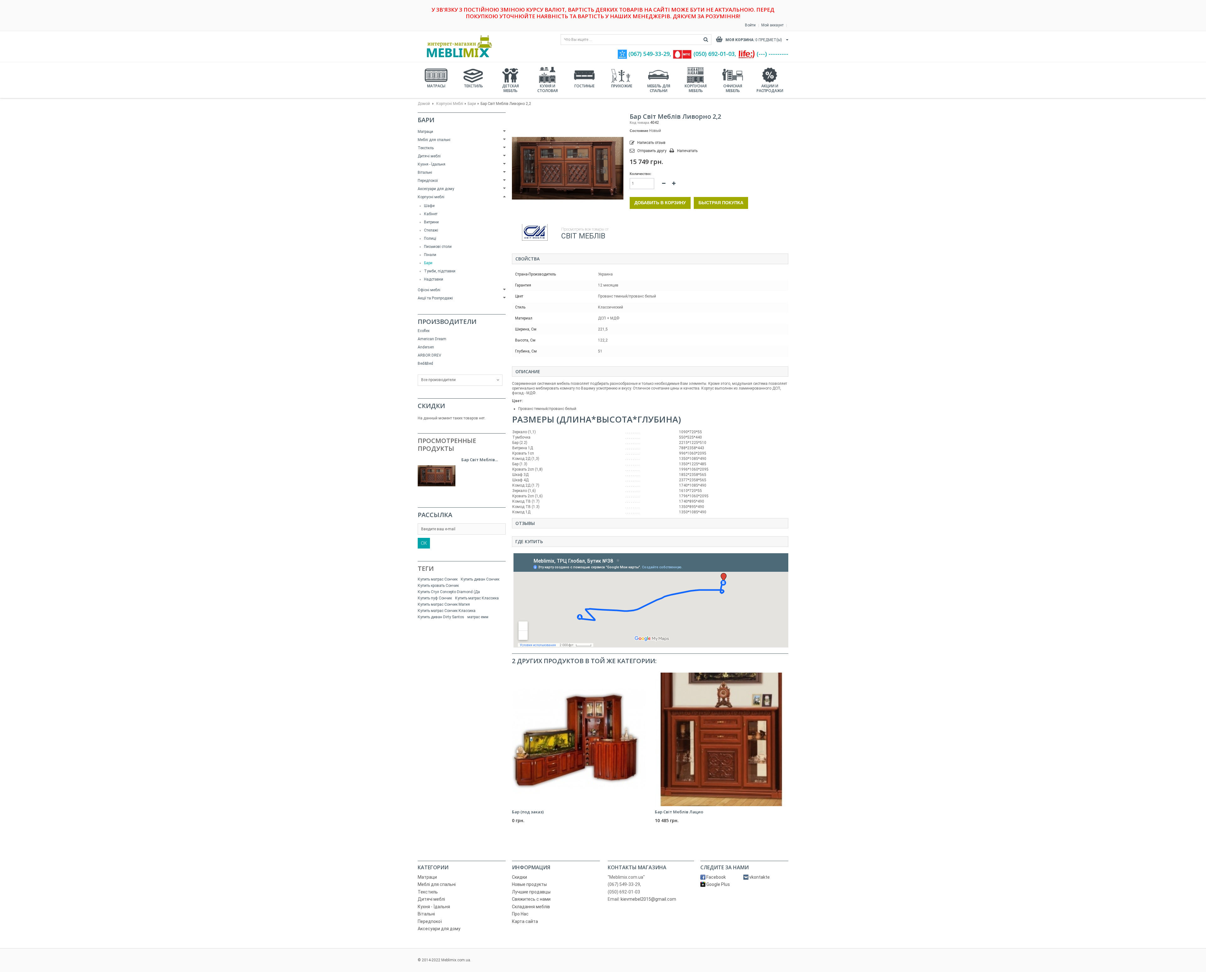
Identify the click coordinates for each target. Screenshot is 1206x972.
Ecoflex (424, 331)
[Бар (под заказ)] (578, 739)
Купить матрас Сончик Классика (446, 611)
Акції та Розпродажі (435, 298)
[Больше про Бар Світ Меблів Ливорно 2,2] (436, 476)
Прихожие (621, 86)
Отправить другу (651, 151)
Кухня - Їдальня (431, 164)
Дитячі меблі (429, 156)
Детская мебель (510, 88)
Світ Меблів (583, 236)
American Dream (432, 339)
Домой (424, 103)
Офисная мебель (732, 88)
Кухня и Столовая (547, 88)
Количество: (640, 174)
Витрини (431, 222)
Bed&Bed (425, 363)
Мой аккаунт (772, 25)
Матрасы (436, 86)
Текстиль (473, 86)
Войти (750, 25)
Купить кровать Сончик (438, 585)
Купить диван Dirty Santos (441, 617)
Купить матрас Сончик (438, 579)
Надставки (433, 279)
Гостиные (584, 86)
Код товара (639, 122)
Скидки (431, 405)
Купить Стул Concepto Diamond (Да (449, 592)
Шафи (429, 206)
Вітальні (425, 172)
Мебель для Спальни (658, 88)
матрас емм (477, 617)
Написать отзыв (650, 142)
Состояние (639, 131)
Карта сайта (525, 921)
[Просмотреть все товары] (535, 232)
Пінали (430, 255)
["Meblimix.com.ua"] (457, 46)
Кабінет (430, 214)
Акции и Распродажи (770, 88)
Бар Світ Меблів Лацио (679, 812)
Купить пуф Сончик (435, 598)
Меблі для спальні (434, 140)
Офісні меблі (429, 290)
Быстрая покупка (720, 202)
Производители (447, 321)
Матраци (425, 131)
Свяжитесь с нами (531, 899)
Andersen (426, 347)
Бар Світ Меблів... (479, 459)
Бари (472, 103)
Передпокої (428, 180)
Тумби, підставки (439, 271)
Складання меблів (531, 906)
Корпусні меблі (449, 103)
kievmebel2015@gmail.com (648, 899)
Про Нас (520, 913)
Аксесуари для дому (436, 189)
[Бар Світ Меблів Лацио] (721, 739)
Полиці (430, 238)
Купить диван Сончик (480, 579)
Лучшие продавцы (531, 891)
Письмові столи (438, 246)
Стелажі (431, 230)
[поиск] (706, 39)
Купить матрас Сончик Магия (444, 604)
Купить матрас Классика (477, 598)
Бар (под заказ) (528, 812)
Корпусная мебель (696, 88)
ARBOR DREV (429, 355)
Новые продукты (529, 884)
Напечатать (687, 151)
